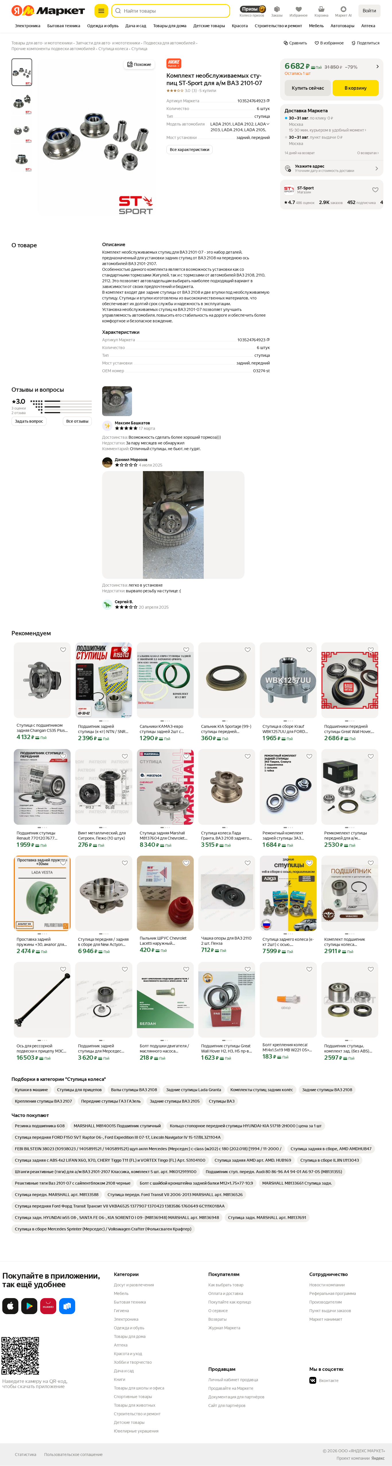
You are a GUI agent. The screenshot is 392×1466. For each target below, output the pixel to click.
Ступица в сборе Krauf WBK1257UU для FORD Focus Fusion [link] (284, 729)
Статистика (25, 1454)
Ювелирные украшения (136, 1431)
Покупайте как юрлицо (229, 1302)
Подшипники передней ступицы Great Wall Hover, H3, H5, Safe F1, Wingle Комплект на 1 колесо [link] (347, 729)
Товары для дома (129, 1336)
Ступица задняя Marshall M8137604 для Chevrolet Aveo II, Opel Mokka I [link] (162, 836)
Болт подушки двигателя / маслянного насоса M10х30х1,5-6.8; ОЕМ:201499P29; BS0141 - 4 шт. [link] (164, 1049)
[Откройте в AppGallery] (48, 1313)
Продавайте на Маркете (230, 1388)
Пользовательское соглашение (73, 1454)
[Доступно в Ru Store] (67, 1313)
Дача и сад (124, 1371)
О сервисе (218, 1310)
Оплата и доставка (225, 1293)
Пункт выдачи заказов (330, 1310)
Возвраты (217, 1319)
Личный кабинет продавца (233, 1379)
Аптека (120, 1345)
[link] (31, 1089)
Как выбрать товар (225, 1285)
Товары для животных (134, 1405)
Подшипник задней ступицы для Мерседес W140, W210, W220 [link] (99, 1049)
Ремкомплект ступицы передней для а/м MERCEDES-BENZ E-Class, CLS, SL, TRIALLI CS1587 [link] (348, 836)
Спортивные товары (133, 1396)
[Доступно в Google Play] (29, 1313)
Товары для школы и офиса (139, 1388)
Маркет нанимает (325, 1319)
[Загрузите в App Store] (10, 1313)
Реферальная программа (332, 1293)
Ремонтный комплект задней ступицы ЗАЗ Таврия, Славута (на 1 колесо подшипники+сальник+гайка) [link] (288, 836)
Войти (369, 10)
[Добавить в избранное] (63, 650)
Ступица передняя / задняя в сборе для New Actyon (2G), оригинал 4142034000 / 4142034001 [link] (103, 942)
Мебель (121, 1293)
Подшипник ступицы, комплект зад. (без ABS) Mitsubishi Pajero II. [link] (346, 1049)
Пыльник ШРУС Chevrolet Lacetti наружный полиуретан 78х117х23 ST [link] (163, 941)
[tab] (27, 26)
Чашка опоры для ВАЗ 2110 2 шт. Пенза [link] (226, 941)
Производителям (325, 1302)
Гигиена (121, 1310)
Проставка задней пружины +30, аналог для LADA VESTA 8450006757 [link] (41, 942)
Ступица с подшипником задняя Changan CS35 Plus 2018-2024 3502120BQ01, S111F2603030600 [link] (41, 728)
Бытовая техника (130, 1302)
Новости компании (327, 1285)
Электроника (126, 1319)
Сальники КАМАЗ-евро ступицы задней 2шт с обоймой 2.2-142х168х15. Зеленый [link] (163, 729)
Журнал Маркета (224, 1328)
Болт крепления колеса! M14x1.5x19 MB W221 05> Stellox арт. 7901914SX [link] (286, 1047)
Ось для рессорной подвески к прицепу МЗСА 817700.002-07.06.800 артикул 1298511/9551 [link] (41, 1049)
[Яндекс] (378, 1458)
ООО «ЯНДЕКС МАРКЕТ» (361, 1451)
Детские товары (129, 1422)
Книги (119, 1379)
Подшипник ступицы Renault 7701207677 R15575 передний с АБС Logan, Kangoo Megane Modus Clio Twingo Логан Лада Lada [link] (39, 836)
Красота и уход (128, 1353)
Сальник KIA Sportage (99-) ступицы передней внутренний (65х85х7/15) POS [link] (226, 729)
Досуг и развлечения (134, 1285)
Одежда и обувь (129, 1328)
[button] (173, 63)
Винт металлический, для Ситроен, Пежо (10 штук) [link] (102, 835)
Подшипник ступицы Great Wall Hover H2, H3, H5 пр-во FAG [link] (226, 1049)
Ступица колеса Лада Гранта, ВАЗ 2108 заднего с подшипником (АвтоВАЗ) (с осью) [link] (226, 836)
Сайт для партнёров (227, 1405)
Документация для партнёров (236, 1397)
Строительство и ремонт (137, 1414)
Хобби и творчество (133, 1362)
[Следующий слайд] (147, 137)
